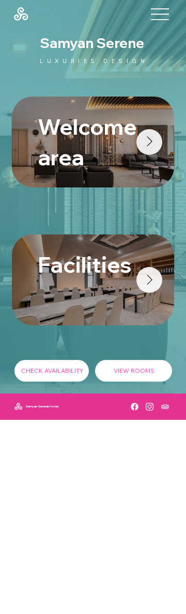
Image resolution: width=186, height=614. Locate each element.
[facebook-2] (134, 407)
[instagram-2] (149, 407)
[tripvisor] (165, 407)
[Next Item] (149, 142)
